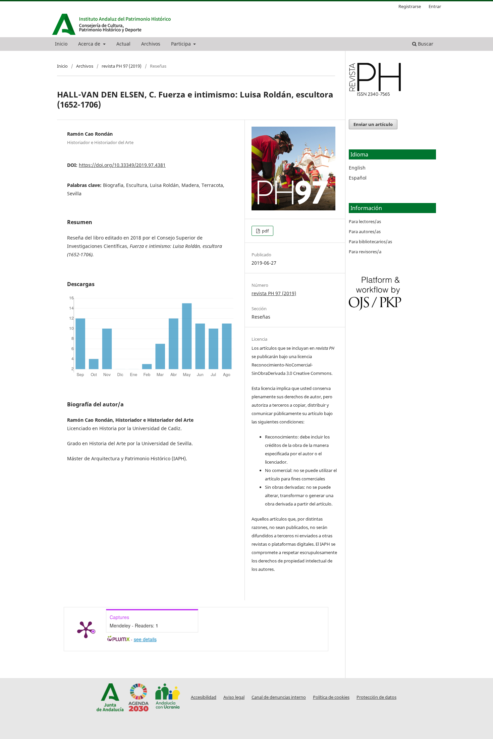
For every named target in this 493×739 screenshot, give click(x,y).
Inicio (61, 44)
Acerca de (90, 44)
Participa (181, 44)
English (357, 167)
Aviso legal (233, 697)
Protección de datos (376, 697)
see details (145, 639)
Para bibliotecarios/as (370, 242)
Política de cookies (331, 697)
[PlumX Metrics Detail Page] (86, 629)
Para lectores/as (365, 221)
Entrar (435, 6)
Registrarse (409, 6)
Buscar (425, 44)
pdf (265, 231)
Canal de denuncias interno (279, 697)
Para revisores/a (365, 252)
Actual (123, 44)
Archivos (150, 44)
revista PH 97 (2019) (122, 66)
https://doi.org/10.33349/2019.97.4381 (122, 165)
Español (358, 178)
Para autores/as (365, 231)
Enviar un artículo (373, 124)
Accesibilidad (203, 697)
